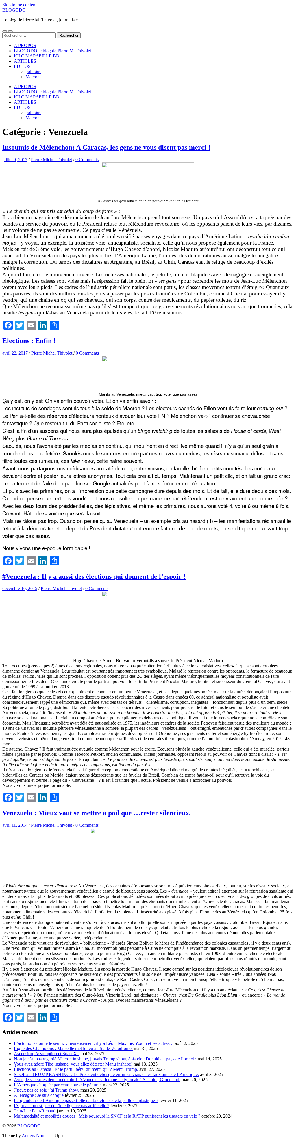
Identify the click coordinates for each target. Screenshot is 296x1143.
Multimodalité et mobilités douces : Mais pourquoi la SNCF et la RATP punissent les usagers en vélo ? (107, 1116)
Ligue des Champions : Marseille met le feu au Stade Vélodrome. (73, 1048)
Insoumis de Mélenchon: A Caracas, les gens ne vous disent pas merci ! (106, 147)
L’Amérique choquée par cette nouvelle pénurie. (58, 1084)
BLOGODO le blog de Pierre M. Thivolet (52, 50)
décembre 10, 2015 (19, 588)
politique (33, 71)
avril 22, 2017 (15, 353)
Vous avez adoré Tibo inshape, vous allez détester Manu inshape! (73, 1064)
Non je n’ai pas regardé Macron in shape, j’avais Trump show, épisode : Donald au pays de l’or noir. (105, 1058)
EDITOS (22, 66)
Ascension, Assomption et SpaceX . (46, 1053)
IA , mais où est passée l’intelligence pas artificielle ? (61, 1105)
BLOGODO (14, 10)
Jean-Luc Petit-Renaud (35, 1110)
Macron (32, 76)
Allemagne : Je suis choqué (39, 1095)
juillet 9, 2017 (14, 159)
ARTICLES (25, 61)
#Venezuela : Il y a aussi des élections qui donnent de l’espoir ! (94, 576)
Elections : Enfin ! (29, 341)
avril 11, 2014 (14, 825)
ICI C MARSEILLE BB (36, 55)
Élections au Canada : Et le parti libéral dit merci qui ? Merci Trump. (76, 1069)
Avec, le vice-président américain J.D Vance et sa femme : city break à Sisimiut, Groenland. (97, 1079)
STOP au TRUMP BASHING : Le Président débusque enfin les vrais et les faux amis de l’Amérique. (106, 1074)
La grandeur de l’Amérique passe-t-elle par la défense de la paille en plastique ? (86, 1100)
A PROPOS (25, 45)
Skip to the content (19, 4)
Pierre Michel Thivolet (51, 159)
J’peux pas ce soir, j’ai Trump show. (46, 1090)
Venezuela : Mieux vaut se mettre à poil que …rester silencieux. (96, 813)
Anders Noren (35, 1135)
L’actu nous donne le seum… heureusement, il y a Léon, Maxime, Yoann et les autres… (94, 1043)
